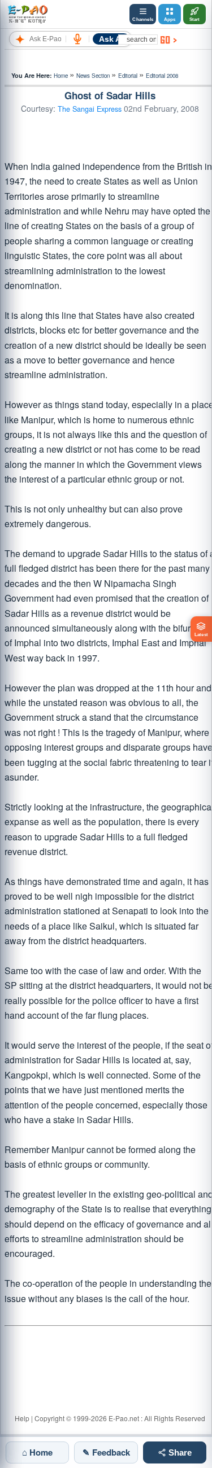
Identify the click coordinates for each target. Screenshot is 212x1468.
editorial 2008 (162, 76)
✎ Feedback (106, 1452)
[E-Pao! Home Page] (27, 14)
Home (61, 76)
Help (22, 1418)
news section (93, 76)
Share (179, 1452)
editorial (127, 76)
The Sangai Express (90, 109)
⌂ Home (37, 1452)
